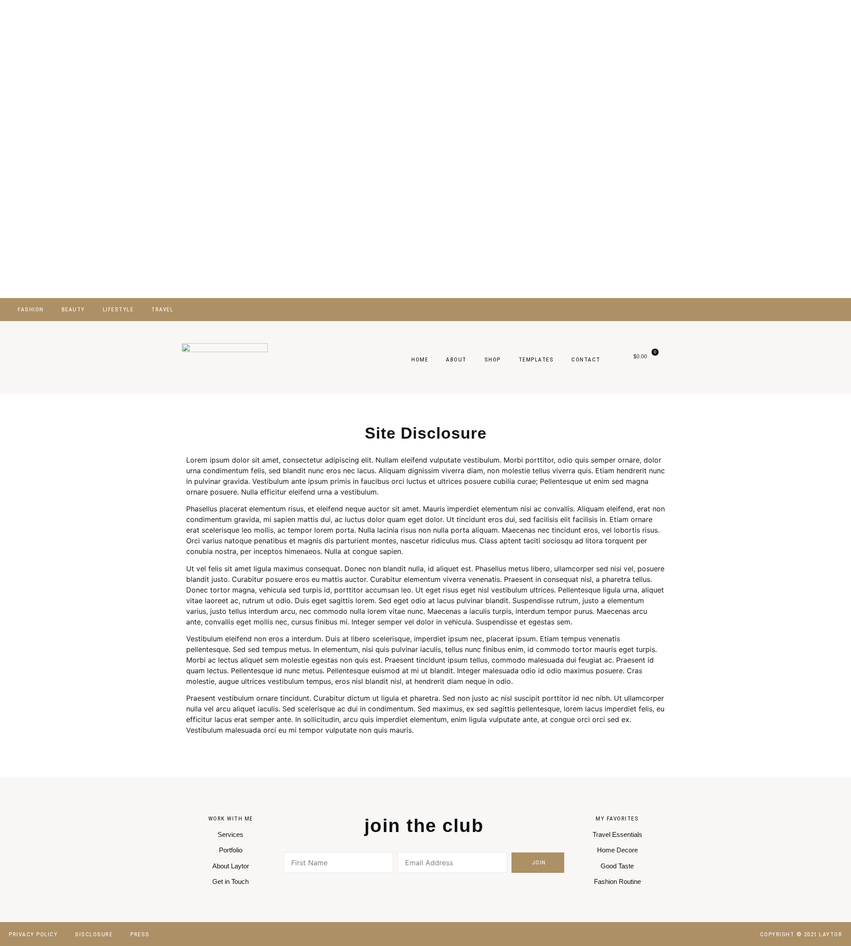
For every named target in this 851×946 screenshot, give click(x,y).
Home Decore (617, 850)
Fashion (31, 309)
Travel (162, 309)
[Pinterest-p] (464, 887)
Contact (586, 359)
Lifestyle (118, 309)
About (456, 359)
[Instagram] (811, 309)
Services (230, 834)
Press (140, 934)
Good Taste (617, 866)
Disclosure (94, 934)
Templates (536, 359)
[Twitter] (782, 309)
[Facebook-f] (768, 309)
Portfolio (230, 850)
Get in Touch (230, 881)
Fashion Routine (617, 881)
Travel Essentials (617, 834)
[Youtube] (797, 309)
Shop (492, 359)
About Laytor (230, 866)
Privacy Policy (33, 934)
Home (419, 359)
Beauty (73, 309)
